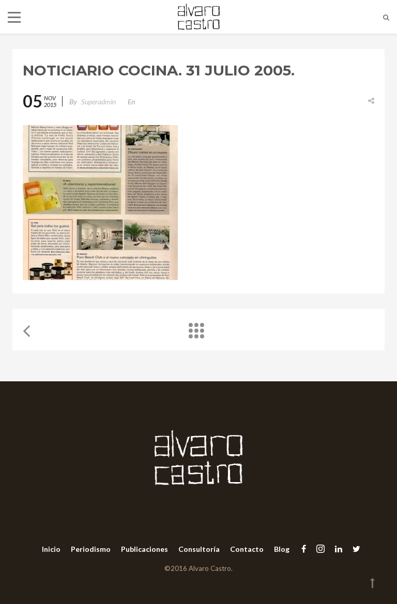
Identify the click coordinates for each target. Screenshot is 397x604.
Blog (281, 549)
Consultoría (199, 549)
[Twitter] (353, 548)
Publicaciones (144, 549)
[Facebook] (303, 548)
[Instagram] (320, 548)
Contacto (247, 549)
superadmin (98, 101)
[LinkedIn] (338, 548)
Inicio (51, 549)
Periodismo (91, 549)
